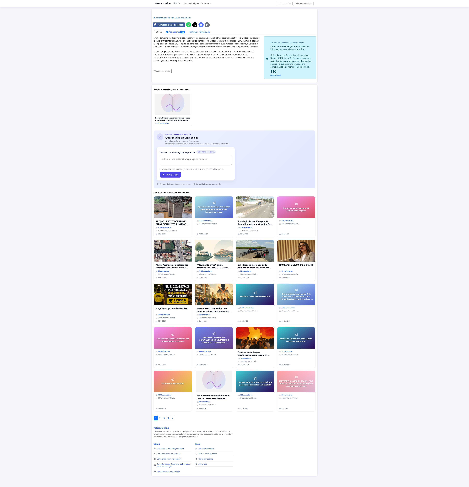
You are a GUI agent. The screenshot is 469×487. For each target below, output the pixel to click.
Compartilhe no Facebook (170, 24)
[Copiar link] (207, 24)
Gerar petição (172, 174)
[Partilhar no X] (194, 24)
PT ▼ (178, 3)
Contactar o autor (163, 71)
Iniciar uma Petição (304, 3)
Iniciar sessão (285, 3)
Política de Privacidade (199, 32)
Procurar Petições (191, 3)
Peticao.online (163, 3)
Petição (158, 32)
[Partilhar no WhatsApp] (188, 24)
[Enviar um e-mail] (201, 24)
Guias (157, 443)
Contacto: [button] (205, 3)
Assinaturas (176, 32)
